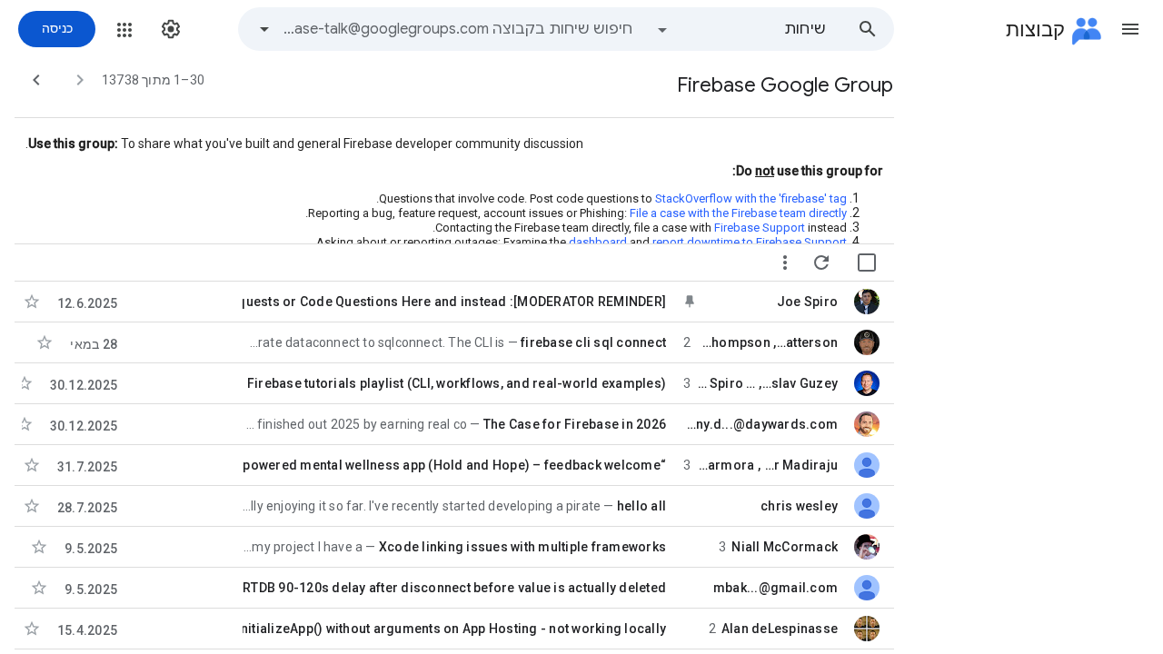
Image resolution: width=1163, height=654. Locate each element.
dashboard (598, 242)
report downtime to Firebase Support (749, 242)
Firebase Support (759, 227)
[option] (740, 29)
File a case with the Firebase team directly (738, 213)
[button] (1130, 29)
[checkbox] (867, 262)
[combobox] (458, 29)
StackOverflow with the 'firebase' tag (749, 198)
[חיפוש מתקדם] (264, 29)
